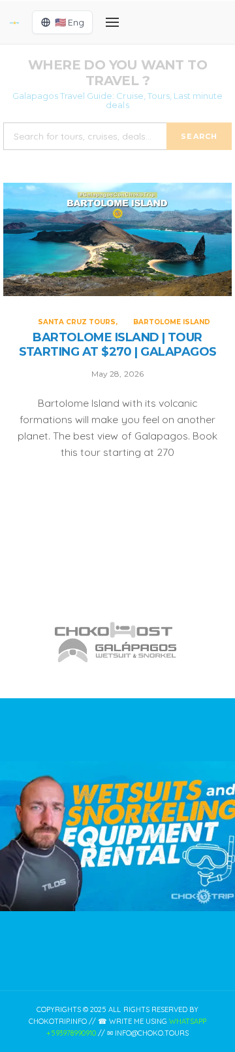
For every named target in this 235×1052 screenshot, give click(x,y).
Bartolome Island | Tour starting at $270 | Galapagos (118, 345)
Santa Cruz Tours (77, 322)
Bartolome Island (171, 322)
